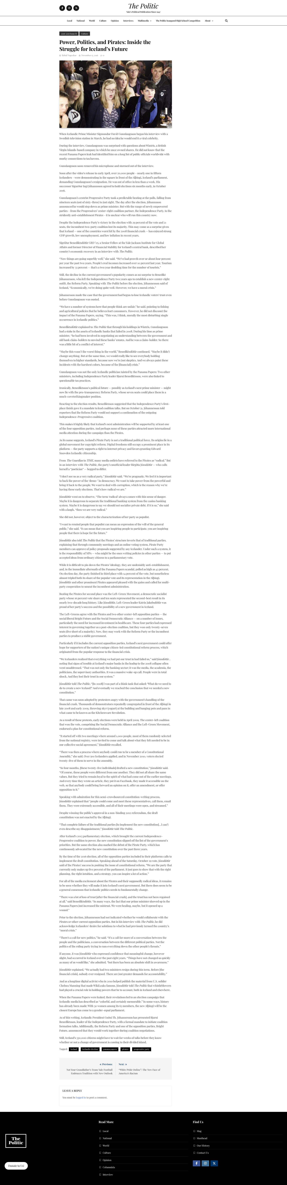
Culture (102, 20)
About (207, 20)
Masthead (202, 1138)
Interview (108, 1174)
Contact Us (203, 1152)
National (81, 20)
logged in (81, 1097)
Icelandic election (90, 1049)
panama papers (110, 1049)
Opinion (115, 20)
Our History (203, 1145)
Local (69, 20)
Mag (199, 1131)
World (92, 20)
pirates (125, 1049)
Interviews (128, 20)
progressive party (141, 1049)
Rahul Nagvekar (69, 55)
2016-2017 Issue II (69, 33)
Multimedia (143, 20)
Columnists (109, 1167)
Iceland (74, 1049)
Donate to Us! (16, 1166)
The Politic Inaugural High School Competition (178, 20)
